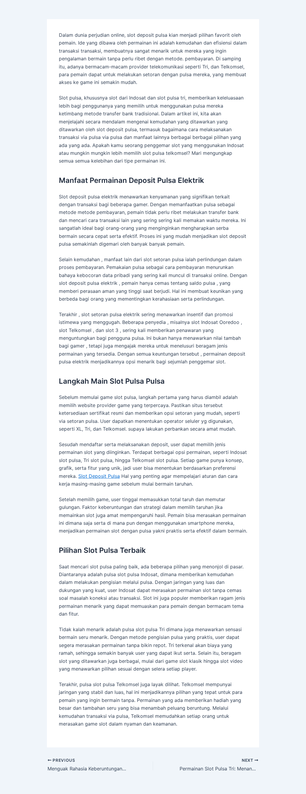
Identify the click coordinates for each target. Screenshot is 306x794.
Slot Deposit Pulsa (99, 476)
